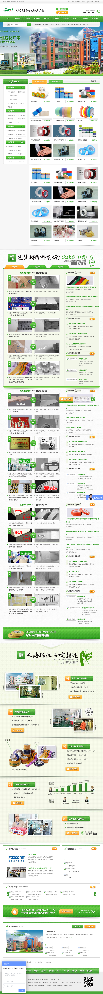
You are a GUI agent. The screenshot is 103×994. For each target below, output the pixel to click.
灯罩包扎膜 (21, 162)
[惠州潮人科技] (8, 14)
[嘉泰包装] (24, 952)
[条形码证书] (68, 863)
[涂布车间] (64, 947)
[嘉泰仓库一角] (66, 952)
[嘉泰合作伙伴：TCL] (15, 892)
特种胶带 (64, 24)
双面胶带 (51, 24)
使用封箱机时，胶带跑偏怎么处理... (78, 333)
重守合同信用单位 (74, 871)
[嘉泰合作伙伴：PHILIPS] (33, 892)
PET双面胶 (10, 119)
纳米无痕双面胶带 (59, 221)
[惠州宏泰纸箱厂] (71, 370)
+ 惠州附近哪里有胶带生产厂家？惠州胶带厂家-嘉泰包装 (81, 287)
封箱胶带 (45, 24)
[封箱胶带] (92, 274)
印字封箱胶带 (11, 92)
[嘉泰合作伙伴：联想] (32, 897)
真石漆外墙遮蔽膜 (82, 140)
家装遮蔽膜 (34, 101)
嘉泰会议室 (86, 955)
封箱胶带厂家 (77, 24)
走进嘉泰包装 (13, 926)
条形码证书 (72, 866)
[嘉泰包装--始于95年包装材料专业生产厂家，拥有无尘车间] (51, 49)
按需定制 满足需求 (76, 746)
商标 (70, 877)
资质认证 (74, 971)
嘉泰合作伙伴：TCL (17, 894)
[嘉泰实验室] (82, 947)
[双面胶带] (92, 392)
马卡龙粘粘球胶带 (59, 120)
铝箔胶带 (10, 154)
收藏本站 (77, 2)
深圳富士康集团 (83, 379)
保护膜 (19, 146)
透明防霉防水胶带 (82, 221)
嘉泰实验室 (86, 950)
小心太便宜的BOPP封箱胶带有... (77, 344)
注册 (73, 2)
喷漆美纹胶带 (11, 131)
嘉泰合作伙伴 (13, 887)
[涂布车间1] (49, 947)
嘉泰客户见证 (13, 849)
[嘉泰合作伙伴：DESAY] (67, 892)
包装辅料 (70, 24)
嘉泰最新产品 (39, 81)
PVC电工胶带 (11, 150)
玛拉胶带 (20, 154)
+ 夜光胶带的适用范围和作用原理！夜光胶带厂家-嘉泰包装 (82, 296)
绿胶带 (19, 150)
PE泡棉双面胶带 (35, 140)
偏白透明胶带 (13, 95)
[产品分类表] (15, 80)
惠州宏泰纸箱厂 (83, 370)
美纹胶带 (58, 24)
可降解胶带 (11, 107)
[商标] (66, 874)
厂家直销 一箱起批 (21, 784)
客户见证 (66, 971)
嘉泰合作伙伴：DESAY (69, 894)
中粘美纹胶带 (21, 131)
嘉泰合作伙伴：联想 (34, 899)
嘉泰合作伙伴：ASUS (51, 894)
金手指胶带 (11, 146)
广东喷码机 (39, 962)
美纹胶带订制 (21, 134)
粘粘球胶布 (81, 120)
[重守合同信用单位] (69, 868)
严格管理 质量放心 (21, 712)
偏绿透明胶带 (13, 99)
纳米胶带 (10, 122)
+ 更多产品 (93, 81)
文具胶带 (10, 162)
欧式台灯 (48, 962)
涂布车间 (69, 950)
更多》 (71, 937)
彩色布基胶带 (81, 101)
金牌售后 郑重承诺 (76, 819)
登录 (69, 2)
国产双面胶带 (21, 115)
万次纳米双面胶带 (59, 140)
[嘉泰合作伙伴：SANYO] (16, 897)
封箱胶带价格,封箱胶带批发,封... (77, 323)
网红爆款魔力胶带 (36, 159)
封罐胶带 (80, 240)
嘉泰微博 (90, 2)
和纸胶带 (20, 138)
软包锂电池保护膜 (36, 120)
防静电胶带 (21, 103)
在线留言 (84, 2)
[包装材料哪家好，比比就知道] (51, 264)
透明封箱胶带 (21, 92)
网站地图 (96, 2)
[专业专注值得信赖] (51, 641)
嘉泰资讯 (82, 971)
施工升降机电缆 (26, 962)
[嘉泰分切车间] (49, 952)
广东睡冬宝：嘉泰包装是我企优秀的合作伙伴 (40, 868)
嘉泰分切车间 (52, 955)
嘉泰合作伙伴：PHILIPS (34, 894)
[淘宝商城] (62, 12)
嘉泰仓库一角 (69, 955)
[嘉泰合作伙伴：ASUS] (50, 892)
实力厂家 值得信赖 (79, 678)
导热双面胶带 (81, 159)
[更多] (92, 320)
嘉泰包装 (85, 24)
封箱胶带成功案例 (74, 353)
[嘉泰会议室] (82, 952)
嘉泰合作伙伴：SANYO (17, 899)
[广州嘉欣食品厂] (71, 359)
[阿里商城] (62, 9)
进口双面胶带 (11, 115)
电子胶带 (11, 142)
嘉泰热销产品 (56, 81)
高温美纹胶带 (11, 134)
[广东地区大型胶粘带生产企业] (51, 919)
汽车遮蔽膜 (57, 101)
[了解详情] (77, 928)
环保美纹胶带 (11, 138)
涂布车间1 (52, 950)
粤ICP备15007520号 (56, 979)
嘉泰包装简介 (50, 931)
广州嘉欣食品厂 (83, 359)
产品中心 (59, 971)
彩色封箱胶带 (11, 103)
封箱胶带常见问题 (74, 318)
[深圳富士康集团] (71, 379)
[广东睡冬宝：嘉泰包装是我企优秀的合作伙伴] (16, 877)
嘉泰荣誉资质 (71, 849)
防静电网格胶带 (58, 159)
